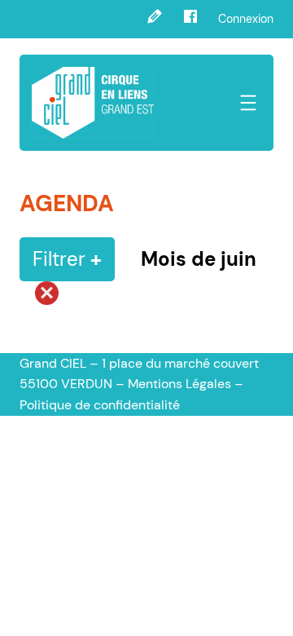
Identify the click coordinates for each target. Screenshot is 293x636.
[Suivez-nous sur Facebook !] (190, 19)
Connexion (245, 18)
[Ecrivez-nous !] (154, 19)
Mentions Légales (179, 383)
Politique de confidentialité (100, 404)
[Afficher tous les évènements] (39, 298)
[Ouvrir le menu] (248, 103)
